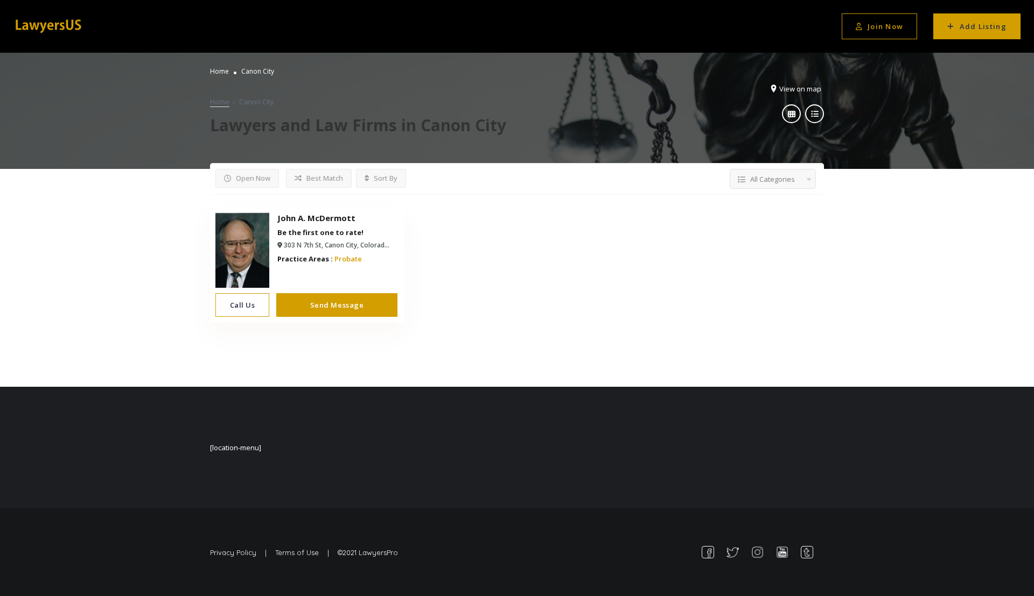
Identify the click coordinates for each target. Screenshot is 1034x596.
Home (219, 71)
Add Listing (983, 26)
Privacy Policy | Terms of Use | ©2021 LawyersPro (304, 552)
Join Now (885, 26)
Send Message (337, 305)
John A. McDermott (316, 217)
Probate (348, 259)
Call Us (242, 305)
